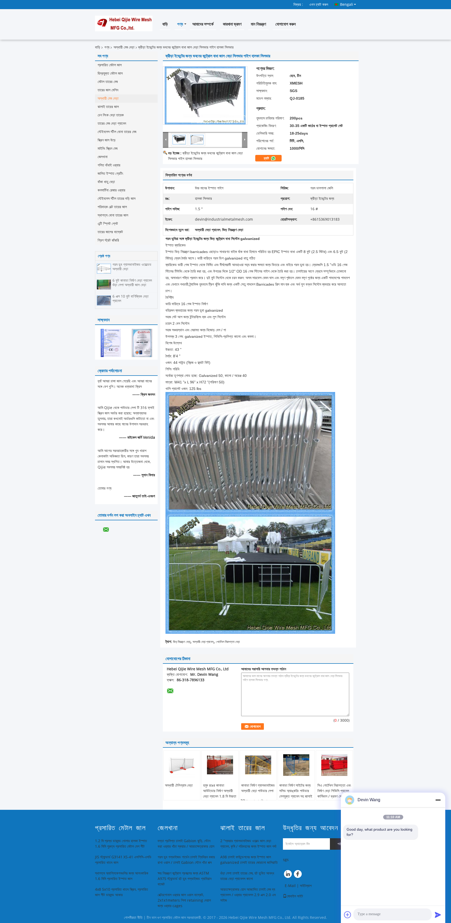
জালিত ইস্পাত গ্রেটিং (110, 173)
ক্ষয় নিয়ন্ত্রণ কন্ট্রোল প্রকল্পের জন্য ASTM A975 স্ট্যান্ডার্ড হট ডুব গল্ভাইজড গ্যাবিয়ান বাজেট (184, 878)
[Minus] (438, 800)
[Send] (438, 914)
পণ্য (180, 24)
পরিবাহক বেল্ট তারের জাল (112, 207)
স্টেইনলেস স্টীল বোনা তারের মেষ (117, 132)
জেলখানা (103, 157)
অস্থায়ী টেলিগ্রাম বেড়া (179, 785)
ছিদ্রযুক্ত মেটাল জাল (110, 73)
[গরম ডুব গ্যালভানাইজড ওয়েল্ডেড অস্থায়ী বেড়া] (104, 268)
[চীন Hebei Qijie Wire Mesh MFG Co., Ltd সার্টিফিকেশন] (110, 343)
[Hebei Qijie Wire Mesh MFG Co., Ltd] (165, 139)
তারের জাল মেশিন (108, 90)
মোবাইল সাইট (295, 896)
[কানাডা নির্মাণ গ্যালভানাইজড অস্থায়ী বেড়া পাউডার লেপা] (258, 765)
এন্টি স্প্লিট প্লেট (108, 223)
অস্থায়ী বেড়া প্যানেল (203, 642)
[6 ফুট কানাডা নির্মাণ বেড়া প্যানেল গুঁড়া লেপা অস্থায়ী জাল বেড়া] (104, 284)
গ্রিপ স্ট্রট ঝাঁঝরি (108, 240)
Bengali (346, 4)
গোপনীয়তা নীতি (133, 917)
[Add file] (347, 914)
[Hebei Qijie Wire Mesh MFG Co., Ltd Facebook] (298, 875)
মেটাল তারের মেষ (108, 82)
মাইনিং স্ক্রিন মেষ (107, 148)
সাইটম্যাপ (306, 886)
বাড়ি (165, 24)
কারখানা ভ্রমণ (232, 24)
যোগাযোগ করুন (285, 24)
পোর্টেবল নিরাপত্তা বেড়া (228, 642)
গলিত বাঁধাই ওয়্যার (109, 165)
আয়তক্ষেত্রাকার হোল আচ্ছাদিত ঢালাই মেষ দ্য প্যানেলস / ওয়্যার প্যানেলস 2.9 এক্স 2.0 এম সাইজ (248, 895)
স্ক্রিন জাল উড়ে (107, 140)
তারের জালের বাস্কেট (110, 232)
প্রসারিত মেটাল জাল (110, 65)
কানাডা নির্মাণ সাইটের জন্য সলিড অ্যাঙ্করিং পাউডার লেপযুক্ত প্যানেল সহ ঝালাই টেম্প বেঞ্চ (295, 793)
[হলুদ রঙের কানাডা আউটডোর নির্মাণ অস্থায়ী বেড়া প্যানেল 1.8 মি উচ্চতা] (220, 765)
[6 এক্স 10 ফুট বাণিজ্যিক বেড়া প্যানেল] (104, 300)
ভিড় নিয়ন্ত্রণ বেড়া (181, 642)
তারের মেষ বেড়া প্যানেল (112, 123)
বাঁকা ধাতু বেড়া (106, 182)
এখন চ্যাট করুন (318, 4)
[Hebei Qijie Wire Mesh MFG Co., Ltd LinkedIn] (288, 875)
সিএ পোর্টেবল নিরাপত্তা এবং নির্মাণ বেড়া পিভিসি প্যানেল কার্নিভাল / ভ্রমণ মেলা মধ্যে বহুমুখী (334, 793)
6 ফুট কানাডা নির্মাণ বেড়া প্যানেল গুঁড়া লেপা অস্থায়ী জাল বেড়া (132, 282)
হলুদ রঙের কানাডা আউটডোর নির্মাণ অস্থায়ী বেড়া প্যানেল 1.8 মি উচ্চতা (219, 791)
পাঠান (340, 844)
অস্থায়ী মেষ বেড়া (124, 47)
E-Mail (290, 886)
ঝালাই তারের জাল (108, 107)
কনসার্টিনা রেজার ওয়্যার (111, 190)
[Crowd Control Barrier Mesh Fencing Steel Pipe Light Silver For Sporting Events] (205, 95)
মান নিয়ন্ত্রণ (258, 24)
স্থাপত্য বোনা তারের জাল (113, 215)
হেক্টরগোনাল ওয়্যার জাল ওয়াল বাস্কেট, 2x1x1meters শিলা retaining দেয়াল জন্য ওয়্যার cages (184, 900)
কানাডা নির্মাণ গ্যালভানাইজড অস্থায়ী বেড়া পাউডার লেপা (258, 788)
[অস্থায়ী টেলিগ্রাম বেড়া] (182, 765)
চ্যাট (267, 158)
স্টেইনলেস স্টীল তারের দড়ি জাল (116, 198)
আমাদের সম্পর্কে (202, 24)
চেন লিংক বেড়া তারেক (111, 115)
